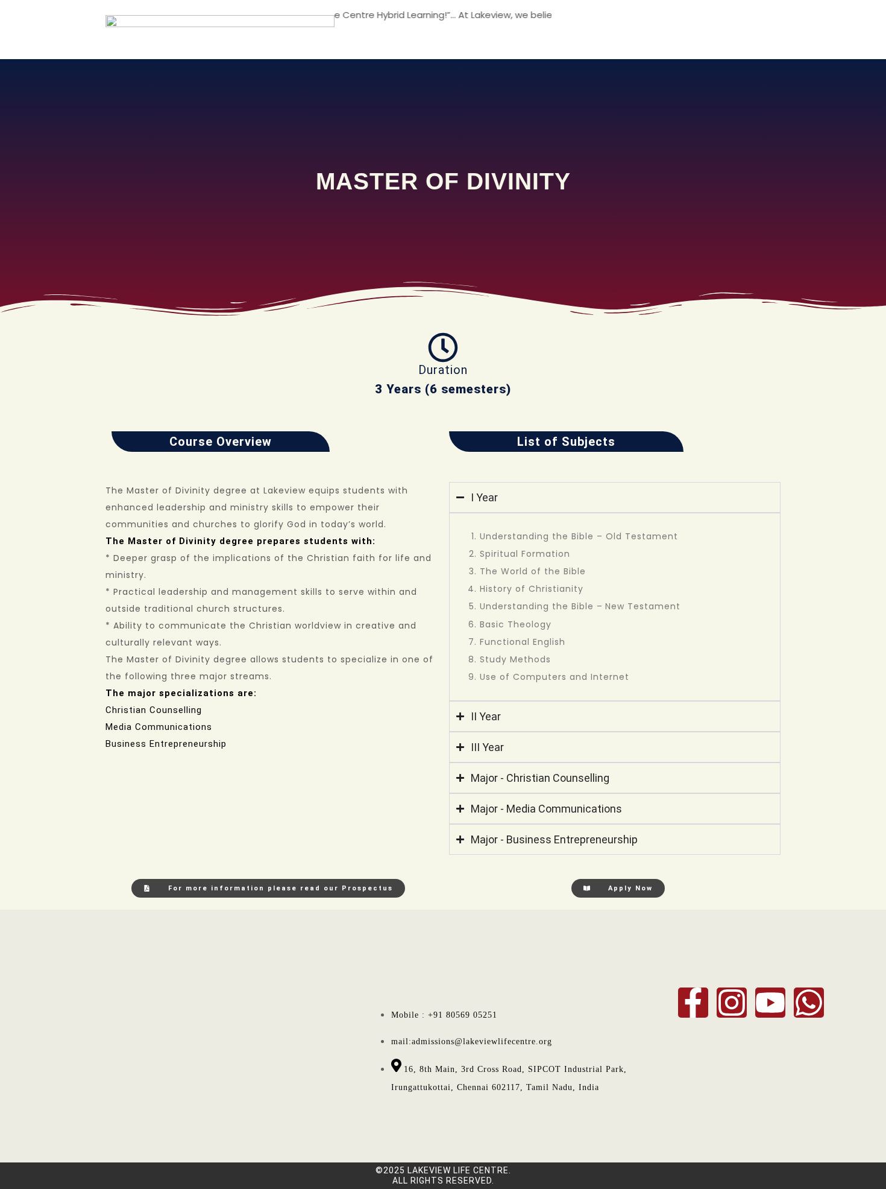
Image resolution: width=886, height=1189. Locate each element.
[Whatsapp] (809, 1003)
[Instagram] (732, 1003)
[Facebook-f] (693, 1003)
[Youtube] (770, 1003)
